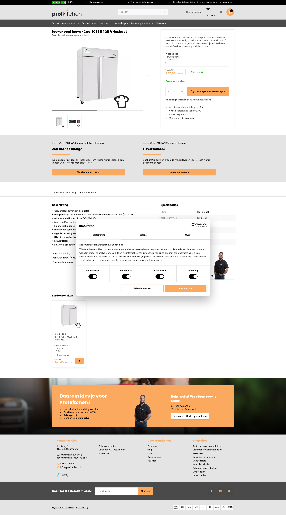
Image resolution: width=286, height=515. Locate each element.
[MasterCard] (182, 507)
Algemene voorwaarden (63, 507)
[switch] (126, 276)
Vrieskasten (85, 35)
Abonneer (146, 491)
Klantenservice (194, 12)
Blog (149, 449)
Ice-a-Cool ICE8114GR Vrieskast (66, 338)
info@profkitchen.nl (185, 409)
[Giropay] (230, 507)
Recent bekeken (88, 192)
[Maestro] (210, 507)
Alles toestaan (185, 288)
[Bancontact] (196, 507)
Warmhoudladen (201, 464)
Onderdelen (199, 471)
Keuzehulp (120, 23)
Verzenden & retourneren (112, 449)
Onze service (154, 457)
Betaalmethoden (107, 446)
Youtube (151, 460)
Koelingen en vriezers (204, 457)
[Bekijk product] (79, 361)
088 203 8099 (182, 406)
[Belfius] (217, 507)
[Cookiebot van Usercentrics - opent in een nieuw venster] (194, 225)
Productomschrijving (65, 192)
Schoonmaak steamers (64, 23)
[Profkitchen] (66, 12)
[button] (148, 75)
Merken (160, 23)
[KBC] (223, 507)
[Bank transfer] (203, 507)
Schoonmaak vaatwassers (95, 23)
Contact (151, 453)
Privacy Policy (82, 507)
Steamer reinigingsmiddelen (207, 449)
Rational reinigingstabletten (207, 446)
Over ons (201, 2)
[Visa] (189, 507)
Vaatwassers (199, 460)
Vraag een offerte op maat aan (190, 416)
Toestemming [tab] (98, 235)
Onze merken (200, 475)
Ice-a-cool (203, 211)
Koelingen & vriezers (70, 35)
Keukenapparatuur (141, 23)
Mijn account (210, 12)
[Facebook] (211, 491)
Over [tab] (187, 235)
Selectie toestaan (142, 288)
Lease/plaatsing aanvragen (219, 2)
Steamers (198, 453)
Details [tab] (143, 235)
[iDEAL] (175, 507)
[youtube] (229, 491)
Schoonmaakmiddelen (205, 468)
